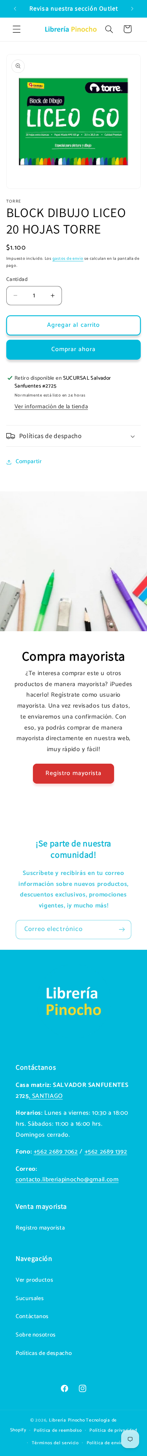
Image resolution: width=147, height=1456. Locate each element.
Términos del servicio (55, 1443)
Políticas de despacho (44, 1353)
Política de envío (105, 1443)
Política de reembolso (58, 1430)
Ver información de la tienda (51, 406)
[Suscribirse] (122, 929)
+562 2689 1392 (106, 1152)
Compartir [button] (29, 461)
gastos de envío (68, 258)
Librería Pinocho (67, 1420)
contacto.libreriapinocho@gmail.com (67, 1180)
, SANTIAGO (46, 1096)
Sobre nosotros (36, 1335)
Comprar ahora (73, 349)
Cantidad (16, 279)
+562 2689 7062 (56, 1152)
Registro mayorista (73, 773)
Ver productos (34, 1280)
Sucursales (30, 1298)
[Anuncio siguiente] (132, 8)
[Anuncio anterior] (15, 8)
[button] (16, 29)
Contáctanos (32, 1316)
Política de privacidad (113, 1430)
